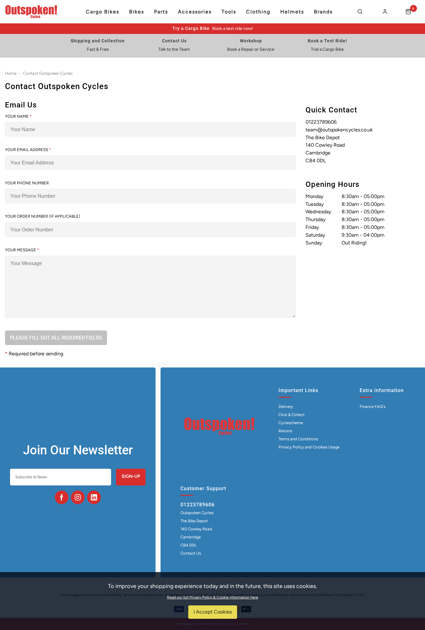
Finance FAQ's (372, 406)
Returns (285, 431)
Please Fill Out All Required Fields (56, 338)
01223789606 (197, 505)
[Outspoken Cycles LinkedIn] (94, 497)
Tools (229, 11)
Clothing (258, 11)
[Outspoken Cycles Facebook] (61, 497)
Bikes (136, 11)
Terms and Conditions (298, 439)
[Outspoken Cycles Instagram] (78, 497)
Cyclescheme (290, 422)
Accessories (195, 11)
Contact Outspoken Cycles (47, 73)
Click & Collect (291, 414)
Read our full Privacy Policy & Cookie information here (212, 597)
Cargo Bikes (102, 11)
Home (10, 73)
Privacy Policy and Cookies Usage (308, 447)
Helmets (292, 11)
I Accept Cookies (213, 612)
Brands (323, 11)
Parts (161, 11)
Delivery (285, 406)
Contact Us (190, 553)
